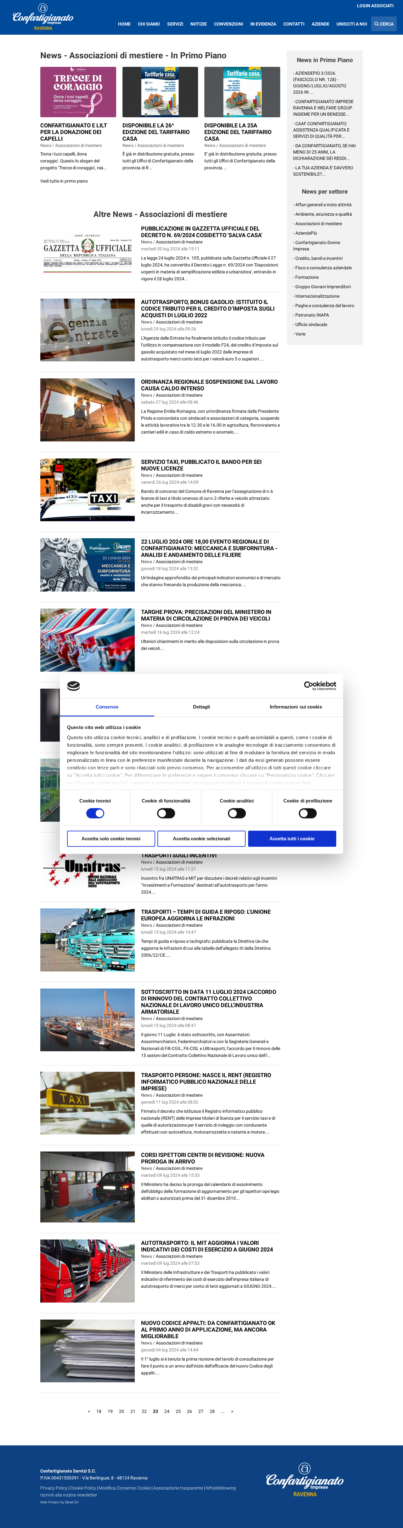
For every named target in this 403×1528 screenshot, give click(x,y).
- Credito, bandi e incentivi (318, 258)
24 (166, 1411)
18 (98, 1411)
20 (121, 1411)
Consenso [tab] (107, 706)
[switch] (166, 813)
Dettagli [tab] (201, 706)
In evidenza (263, 23)
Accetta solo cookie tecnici (111, 838)
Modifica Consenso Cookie (124, 1487)
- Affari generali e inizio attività (322, 204)
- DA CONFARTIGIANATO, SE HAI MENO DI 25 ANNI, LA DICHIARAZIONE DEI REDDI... (324, 152)
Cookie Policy (83, 1487)
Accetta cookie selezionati (201, 838)
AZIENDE (320, 23)
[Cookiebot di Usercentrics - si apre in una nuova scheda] (308, 686)
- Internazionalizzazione (316, 296)
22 (144, 1411)
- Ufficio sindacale (310, 324)
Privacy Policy (53, 1487)
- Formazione (306, 277)
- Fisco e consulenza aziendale (322, 267)
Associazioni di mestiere (179, 241)
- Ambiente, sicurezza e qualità (322, 214)
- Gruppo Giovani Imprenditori (322, 286)
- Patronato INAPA (311, 315)
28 (212, 1411)
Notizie (198, 23)
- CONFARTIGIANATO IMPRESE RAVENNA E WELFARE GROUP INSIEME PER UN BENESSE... (323, 108)
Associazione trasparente (178, 1487)
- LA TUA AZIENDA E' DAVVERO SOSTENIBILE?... (323, 171)
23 (155, 1411)
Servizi (175, 23)
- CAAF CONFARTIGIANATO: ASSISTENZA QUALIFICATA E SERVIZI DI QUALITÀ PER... (321, 130)
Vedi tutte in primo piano (64, 181)
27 (200, 1411)
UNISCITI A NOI (352, 23)
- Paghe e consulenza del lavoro (323, 305)
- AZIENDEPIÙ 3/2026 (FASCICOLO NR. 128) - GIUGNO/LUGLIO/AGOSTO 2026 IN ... (319, 83)
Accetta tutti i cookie (292, 838)
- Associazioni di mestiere (317, 223)
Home (124, 23)
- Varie (299, 333)
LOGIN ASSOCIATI (375, 5)
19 (110, 1411)
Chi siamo (149, 23)
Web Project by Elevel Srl (59, 1502)
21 (132, 1411)
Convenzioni (228, 23)
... (223, 1411)
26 (189, 1411)
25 (178, 1411)
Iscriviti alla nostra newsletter (68, 1494)
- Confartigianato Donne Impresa (316, 245)
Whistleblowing (221, 1487)
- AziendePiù (305, 233)
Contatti (293, 23)
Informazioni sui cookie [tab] (296, 706)
